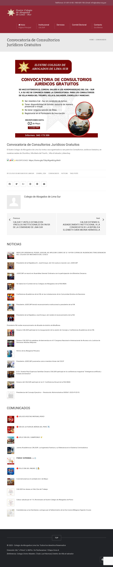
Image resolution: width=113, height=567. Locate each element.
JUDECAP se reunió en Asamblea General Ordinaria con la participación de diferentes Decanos (51, 273)
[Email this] (44, 184)
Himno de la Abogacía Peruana (28, 351)
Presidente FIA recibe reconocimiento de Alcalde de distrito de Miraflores (33, 325)
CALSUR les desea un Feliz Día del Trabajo (32, 489)
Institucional (44, 26)
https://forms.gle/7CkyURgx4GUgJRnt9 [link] (44, 160)
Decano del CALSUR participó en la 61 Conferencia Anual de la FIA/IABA (43, 382)
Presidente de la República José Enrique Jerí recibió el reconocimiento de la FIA (45, 315)
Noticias (64, 173)
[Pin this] (30, 184)
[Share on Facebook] (9, 184)
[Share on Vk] (37, 184)
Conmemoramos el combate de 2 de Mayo (32, 479)
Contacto (98, 26)
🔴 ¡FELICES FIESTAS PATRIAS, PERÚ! (30, 416)
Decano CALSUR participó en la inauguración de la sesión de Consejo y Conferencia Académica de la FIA (55, 330)
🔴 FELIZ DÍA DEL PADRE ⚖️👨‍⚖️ (28, 468)
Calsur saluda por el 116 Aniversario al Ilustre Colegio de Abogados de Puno (44, 500)
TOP (56, 538)
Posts (76, 173)
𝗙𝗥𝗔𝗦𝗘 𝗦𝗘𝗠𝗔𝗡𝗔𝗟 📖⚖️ (26, 458)
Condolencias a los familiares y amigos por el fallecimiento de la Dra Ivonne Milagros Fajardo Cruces (53, 510)
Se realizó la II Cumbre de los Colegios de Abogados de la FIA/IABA (41, 284)
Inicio (24, 26)
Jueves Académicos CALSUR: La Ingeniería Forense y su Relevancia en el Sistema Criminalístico (52, 448)
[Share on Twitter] (16, 184)
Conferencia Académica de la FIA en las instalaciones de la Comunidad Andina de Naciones (50, 294)
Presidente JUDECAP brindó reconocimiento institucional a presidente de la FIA (45, 304)
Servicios (60, 25)
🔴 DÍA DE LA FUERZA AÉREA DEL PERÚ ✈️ (33, 427)
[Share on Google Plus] (23, 184)
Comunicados (53, 173)
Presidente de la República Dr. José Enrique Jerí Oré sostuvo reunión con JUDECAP (47, 263)
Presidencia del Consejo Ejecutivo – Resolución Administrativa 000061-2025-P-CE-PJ (48, 392)
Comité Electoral (79, 25)
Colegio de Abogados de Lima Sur (21, 173)
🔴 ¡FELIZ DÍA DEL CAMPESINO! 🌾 (29, 437)
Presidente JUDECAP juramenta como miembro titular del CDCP (40, 361)
